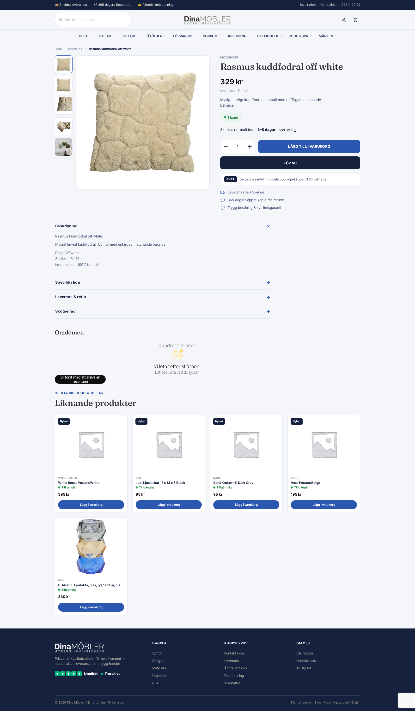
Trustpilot (303, 668)
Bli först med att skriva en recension (80, 379)
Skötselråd (162, 311)
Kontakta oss (234, 653)
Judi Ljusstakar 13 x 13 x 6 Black (160, 483)
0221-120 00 (351, 4)
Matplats (159, 668)
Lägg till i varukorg (309, 146)
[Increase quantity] (249, 146)
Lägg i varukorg (91, 504)
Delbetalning (234, 675)
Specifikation (162, 282)
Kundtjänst (329, 4)
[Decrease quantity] (225, 146)
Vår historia (305, 653)
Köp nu (290, 163)
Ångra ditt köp (235, 668)
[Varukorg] (355, 19)
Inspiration (308, 4)
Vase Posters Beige (305, 483)
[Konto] (344, 19)
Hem (58, 49)
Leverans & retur (162, 297)
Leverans (231, 661)
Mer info (287, 130)
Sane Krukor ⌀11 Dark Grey (233, 483)
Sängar (158, 661)
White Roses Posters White (78, 483)
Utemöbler (160, 675)
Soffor (157, 653)
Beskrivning (163, 226)
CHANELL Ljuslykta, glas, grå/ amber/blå (89, 585)
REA (155, 683)
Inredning (75, 49)
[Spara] (120, 423)
